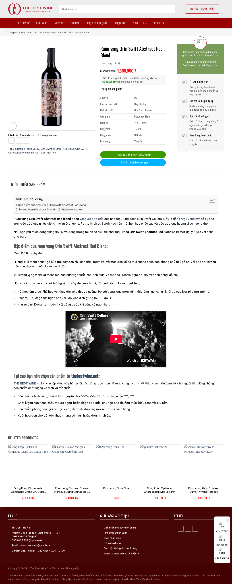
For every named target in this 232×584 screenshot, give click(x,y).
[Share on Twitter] (19, 141)
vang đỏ (85, 219)
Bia (145, 23)
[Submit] (171, 9)
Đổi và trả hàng (112, 543)
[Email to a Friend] (26, 141)
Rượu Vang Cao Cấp (31, 32)
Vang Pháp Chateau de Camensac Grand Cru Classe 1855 (28, 490)
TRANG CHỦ (10, 23)
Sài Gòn (16, 527)
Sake (135, 23)
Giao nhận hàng (112, 537)
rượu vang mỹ (190, 219)
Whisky (59, 23)
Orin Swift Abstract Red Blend (57, 148)
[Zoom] (13, 126)
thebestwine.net (85, 375)
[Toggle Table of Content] (210, 200)
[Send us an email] (195, 529)
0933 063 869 (20, 540)
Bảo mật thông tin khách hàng (120, 548)
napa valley (33, 148)
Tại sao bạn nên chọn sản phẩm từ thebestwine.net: (50, 209)
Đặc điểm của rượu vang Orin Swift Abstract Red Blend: (52, 205)
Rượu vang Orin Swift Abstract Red (36, 152)
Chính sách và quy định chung (120, 527)
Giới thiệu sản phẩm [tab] (28, 184)
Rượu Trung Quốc (97, 23)
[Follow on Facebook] (181, 529)
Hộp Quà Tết (24, 23)
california (20, 148)
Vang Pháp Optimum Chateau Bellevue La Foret (160, 490)
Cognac (75, 23)
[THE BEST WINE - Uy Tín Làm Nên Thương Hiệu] (30, 9)
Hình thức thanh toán (115, 532)
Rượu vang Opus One (116, 488)
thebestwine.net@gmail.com (35, 545)
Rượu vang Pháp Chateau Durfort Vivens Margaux (203, 490)
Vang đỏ (138, 141)
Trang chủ (12, 32)
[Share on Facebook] (11, 141)
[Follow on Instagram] (188, 529)
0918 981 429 (19, 536)
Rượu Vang (41, 23)
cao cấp (97, 219)
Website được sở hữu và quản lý (121, 553)
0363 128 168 (28, 532)
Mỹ (61, 232)
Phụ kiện (159, 23)
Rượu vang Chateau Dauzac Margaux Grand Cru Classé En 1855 (72, 490)
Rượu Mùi (120, 23)
